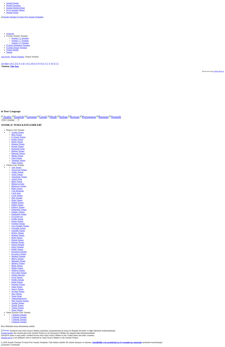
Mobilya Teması (18, 263)
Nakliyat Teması (18, 270)
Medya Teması (17, 259)
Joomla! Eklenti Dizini (15, 8)
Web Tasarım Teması (20, 301)
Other (6, 64)
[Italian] (62, 117)
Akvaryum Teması (19, 170)
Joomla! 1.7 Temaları (20, 41)
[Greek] (42, 117)
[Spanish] (115, 117)
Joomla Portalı (7, 333)
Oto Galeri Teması (19, 273)
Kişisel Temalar (17, 245)
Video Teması (17, 163)
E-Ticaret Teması (18, 137)
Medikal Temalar (18, 256)
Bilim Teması (16, 188)
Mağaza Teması (17, 151)
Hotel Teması (16, 238)
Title (12, 66)
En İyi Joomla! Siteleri (15, 10)
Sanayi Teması (17, 289)
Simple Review (219, 71)
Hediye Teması (17, 233)
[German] (30, 117)
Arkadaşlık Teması (19, 177)
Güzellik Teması (18, 231)
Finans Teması (17, 221)
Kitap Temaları (17, 247)
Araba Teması (17, 174)
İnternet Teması (17, 242)
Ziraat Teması (17, 310)
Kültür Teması (17, 249)
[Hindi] (52, 117)
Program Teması (18, 284)
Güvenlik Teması (18, 228)
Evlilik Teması (17, 219)
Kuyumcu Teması (18, 254)
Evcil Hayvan (17, 216)
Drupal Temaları (17, 57)
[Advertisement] (48, 24)
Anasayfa (10, 33)
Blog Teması (16, 135)
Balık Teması (16, 181)
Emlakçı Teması (18, 212)
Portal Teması (17, 282)
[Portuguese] (88, 117)
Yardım (9, 52)
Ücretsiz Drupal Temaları (16, 48)
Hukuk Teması (17, 240)
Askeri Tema (16, 179)
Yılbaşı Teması (17, 308)
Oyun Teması (17, 277)
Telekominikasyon (19, 298)
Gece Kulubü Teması (20, 226)
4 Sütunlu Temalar (19, 322)
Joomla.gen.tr (6, 338)
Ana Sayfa (5, 57)
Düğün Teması (17, 202)
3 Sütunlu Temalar (19, 319)
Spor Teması (16, 294)
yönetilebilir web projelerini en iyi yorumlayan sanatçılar (117, 342)
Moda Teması (17, 266)
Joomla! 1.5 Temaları (20, 38)
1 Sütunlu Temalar (19, 315)
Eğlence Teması (17, 207)
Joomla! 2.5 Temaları (20, 43)
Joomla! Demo (12, 12)
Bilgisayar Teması (18, 186)
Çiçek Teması (17, 195)
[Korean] (73, 117)
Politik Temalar (17, 280)
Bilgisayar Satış (17, 184)
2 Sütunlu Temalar (19, 317)
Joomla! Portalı (12, 3)
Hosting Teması (17, 235)
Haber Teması (17, 142)
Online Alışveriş (18, 275)
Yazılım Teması (17, 303)
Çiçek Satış (16, 193)
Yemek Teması (17, 305)
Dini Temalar (16, 198)
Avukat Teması (17, 132)
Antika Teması (17, 172)
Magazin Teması (18, 153)
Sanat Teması (16, 287)
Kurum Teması (17, 146)
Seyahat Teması (17, 291)
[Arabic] (6, 117)
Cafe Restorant (17, 191)
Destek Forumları (13, 5)
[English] (18, 117)
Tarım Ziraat (16, 296)
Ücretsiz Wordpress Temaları (18, 45)
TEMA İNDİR (12, 50)
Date (17, 66)
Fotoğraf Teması (18, 223)
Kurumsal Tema (18, 149)
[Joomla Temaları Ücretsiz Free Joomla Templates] (22, 17)
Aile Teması (16, 167)
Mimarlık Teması (18, 261)
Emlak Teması (17, 139)
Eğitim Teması (17, 205)
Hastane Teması (17, 144)
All (2, 64)
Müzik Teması (17, 156)
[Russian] (102, 117)
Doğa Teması (16, 200)
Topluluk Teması (18, 160)
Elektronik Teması (18, 209)
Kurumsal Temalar (19, 252)
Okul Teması (16, 158)
